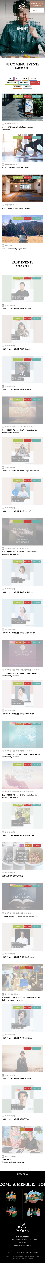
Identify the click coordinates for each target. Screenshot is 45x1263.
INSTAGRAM (22, 1174)
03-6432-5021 (22, 1242)
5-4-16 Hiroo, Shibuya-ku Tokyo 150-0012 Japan (23, 1239)
